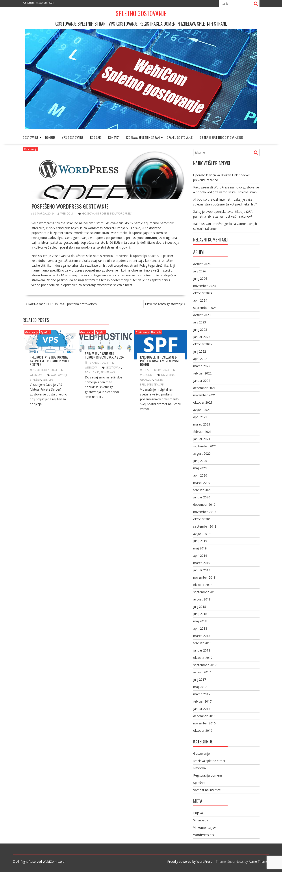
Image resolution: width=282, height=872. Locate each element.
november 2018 (204, 577)
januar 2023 (201, 337)
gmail (144, 380)
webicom (66, 213)
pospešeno (107, 213)
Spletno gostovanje (141, 13)
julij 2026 (199, 271)
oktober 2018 (202, 585)
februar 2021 (202, 431)
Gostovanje (31, 137)
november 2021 (204, 395)
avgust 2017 (202, 672)
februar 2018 (202, 643)
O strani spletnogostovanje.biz (221, 137)
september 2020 (205, 446)
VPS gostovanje (72, 137)
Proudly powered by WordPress (189, 861)
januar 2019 (201, 570)
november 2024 (204, 286)
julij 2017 (199, 679)
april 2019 (200, 555)
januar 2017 (201, 709)
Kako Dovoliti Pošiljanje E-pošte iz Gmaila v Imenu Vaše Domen (159, 361)
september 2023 (205, 308)
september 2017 (205, 665)
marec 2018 (201, 636)
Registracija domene (208, 775)
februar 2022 (202, 373)
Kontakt (114, 137)
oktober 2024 (202, 293)
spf (161, 384)
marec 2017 (201, 694)
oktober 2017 (202, 657)
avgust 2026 (202, 264)
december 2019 (204, 504)
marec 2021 (201, 424)
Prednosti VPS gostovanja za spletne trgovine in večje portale (50, 361)
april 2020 (200, 475)
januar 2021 (201, 439)
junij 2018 (200, 614)
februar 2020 (202, 490)
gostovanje (90, 213)
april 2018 (200, 628)
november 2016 (204, 723)
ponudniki (92, 372)
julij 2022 (199, 351)
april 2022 (200, 359)
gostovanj (113, 367)
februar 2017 (202, 701)
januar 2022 (201, 380)
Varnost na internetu (207, 790)
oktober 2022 (202, 344)
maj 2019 (200, 548)
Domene (50, 137)
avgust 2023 (202, 315)
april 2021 (200, 417)
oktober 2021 (202, 402)
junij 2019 (200, 541)
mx (151, 380)
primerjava (108, 372)
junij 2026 (200, 278)
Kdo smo (96, 137)
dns (171, 375)
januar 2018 (201, 650)
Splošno (45, 332)
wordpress (124, 213)
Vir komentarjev (204, 827)
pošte (158, 380)
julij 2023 (199, 322)
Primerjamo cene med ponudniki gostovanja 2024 (104, 355)
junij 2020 (200, 461)
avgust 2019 (202, 534)
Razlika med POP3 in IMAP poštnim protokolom (62, 304)
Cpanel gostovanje (180, 137)
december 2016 (204, 716)
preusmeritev (149, 384)
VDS (45, 380)
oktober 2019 (202, 519)
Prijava (198, 813)
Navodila (156, 332)
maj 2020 (200, 468)
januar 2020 (201, 497)
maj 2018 (200, 621)
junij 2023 (200, 329)
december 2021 (204, 388)
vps (51, 380)
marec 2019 (201, 563)
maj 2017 (200, 687)
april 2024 (200, 300)
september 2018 (205, 592)
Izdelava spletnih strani (143, 137)
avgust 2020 (202, 453)
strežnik (35, 380)
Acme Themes (259, 861)
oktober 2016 (202, 730)
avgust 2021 (202, 410)
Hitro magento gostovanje (164, 304)
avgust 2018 (202, 599)
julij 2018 (199, 606)
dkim (164, 375)
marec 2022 (201, 366)
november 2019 (204, 512)
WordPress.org (203, 835)
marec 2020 (201, 483)
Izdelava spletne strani (209, 761)
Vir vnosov (200, 820)
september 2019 (205, 526)
